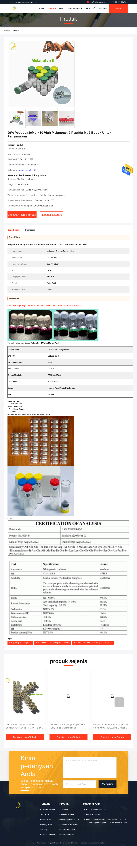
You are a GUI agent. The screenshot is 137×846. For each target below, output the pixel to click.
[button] (17, 702)
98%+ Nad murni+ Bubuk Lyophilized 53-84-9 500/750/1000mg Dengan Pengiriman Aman (67, 726)
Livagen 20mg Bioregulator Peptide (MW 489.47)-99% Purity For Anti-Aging (112, 726)
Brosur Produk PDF (27, 170)
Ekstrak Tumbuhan (67, 829)
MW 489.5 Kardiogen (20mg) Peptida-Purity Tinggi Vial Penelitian (23, 726)
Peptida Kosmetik (66, 814)
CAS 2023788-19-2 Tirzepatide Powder (52, 643)
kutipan (119, 8)
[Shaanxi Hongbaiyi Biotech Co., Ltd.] (17, 8)
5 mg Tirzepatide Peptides (20, 643)
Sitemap (43, 829)
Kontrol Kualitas (47, 819)
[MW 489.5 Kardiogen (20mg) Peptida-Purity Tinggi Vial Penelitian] (25, 696)
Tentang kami (74, 8)
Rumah (41, 8)
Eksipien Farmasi (66, 834)
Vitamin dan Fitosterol (68, 824)
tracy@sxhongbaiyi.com (98, 2)
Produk (51, 8)
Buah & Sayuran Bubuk (69, 819)
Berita (87, 8)
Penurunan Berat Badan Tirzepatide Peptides (93, 643)
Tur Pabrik (44, 814)
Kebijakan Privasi (47, 834)
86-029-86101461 (121, 2)
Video (61, 8)
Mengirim (107, 784)
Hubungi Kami (46, 824)
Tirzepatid (63, 809)
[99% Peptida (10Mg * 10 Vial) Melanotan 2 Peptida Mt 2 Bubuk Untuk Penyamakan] (41, 74)
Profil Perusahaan (47, 809)
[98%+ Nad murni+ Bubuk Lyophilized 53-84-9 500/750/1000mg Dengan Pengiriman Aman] (68, 696)
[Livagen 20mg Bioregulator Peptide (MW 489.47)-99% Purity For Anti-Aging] (112, 696)
